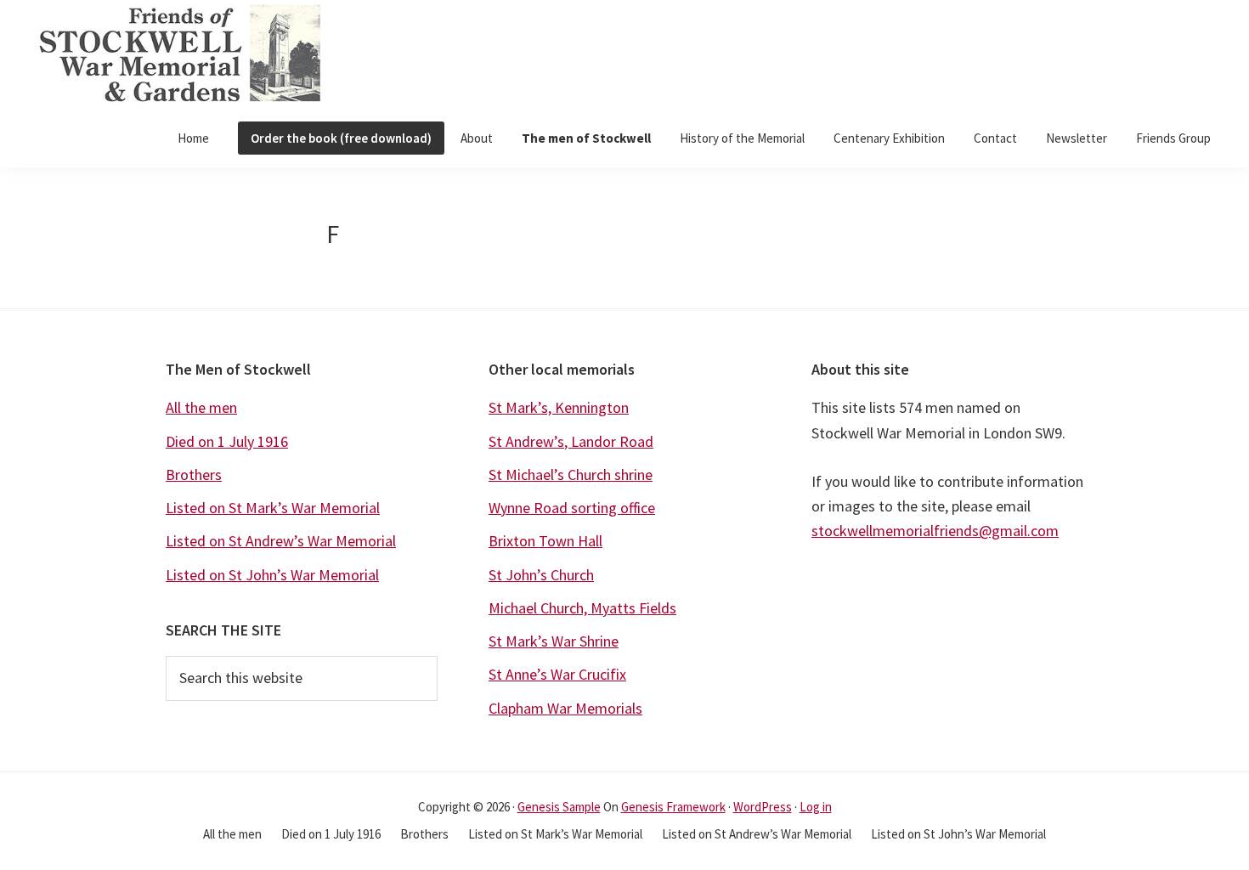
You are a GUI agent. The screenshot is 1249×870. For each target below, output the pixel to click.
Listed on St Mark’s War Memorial (273, 507)
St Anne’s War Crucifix (557, 674)
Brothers (194, 474)
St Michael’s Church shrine (571, 474)
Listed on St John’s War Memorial (272, 575)
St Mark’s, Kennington (559, 407)
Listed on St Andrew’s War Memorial (281, 541)
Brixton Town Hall (545, 541)
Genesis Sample (559, 807)
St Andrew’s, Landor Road (571, 441)
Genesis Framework (673, 807)
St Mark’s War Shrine (554, 641)
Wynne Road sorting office (572, 507)
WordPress (762, 807)
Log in (816, 807)
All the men (201, 407)
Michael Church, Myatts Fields (582, 608)
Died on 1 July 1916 (227, 441)
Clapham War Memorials (565, 708)
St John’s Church (541, 575)
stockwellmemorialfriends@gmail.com (935, 530)
